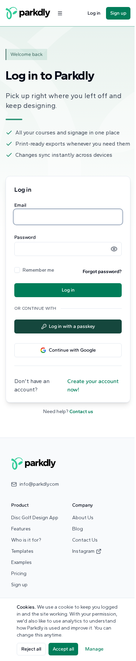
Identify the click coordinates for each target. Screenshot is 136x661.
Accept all (63, 649)
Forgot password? (102, 271)
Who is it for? (26, 540)
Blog (77, 529)
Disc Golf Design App (34, 518)
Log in (94, 13)
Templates (22, 551)
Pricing (19, 573)
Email (20, 205)
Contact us (81, 411)
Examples (21, 562)
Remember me (38, 270)
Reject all (31, 649)
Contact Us (85, 540)
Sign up (118, 13)
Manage (94, 649)
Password (25, 237)
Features (21, 529)
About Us (82, 518)
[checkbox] (17, 270)
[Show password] (114, 248)
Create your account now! (93, 385)
